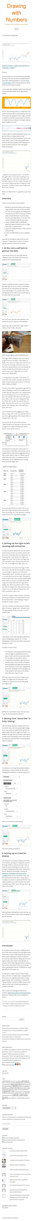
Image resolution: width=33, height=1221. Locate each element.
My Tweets (5, 1073)
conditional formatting (10, 1082)
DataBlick (4, 1054)
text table (11, 1098)
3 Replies (4, 72)
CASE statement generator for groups (20, 1185)
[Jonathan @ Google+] (18, 1065)
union (26, 1098)
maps (13, 1091)
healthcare (11, 1089)
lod (19, 1089)
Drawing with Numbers (16, 12)
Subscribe (5, 1129)
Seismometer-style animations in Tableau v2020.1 (16, 67)
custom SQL (19, 1082)
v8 (29, 1098)
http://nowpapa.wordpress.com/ (10, 1062)
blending (25, 1081)
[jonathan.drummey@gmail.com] (20, 1065)
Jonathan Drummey (19, 1005)
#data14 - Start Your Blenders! (18, 1165)
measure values (26, 1091)
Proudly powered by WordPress (10, 1218)
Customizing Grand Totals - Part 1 (18, 1155)
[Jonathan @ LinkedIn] (16, 1065)
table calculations (15, 1096)
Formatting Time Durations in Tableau (20, 1160)
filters (12, 1088)
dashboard (27, 1082)
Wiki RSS (10, 1142)
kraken (16, 1089)
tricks (22, 1098)
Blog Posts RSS (15, 1138)
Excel (4, 1088)
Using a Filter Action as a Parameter (11, 1037)
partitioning (18, 1093)
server (27, 1093)
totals (18, 1098)
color (3, 1082)
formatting (18, 1088)
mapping (6, 1091)
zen (3, 1099)
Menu (16, 29)
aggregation (6, 1081)
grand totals (26, 1088)
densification (8, 1086)
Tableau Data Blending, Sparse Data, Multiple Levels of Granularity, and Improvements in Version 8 (19, 1197)
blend (19, 1081)
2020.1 (7, 1003)
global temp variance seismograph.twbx (19, 993)
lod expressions (24, 1089)
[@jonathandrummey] (8, 1065)
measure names (19, 1091)
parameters (11, 1093)
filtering (8, 1088)
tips (15, 1098)
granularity (5, 1089)
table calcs (9, 1095)
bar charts (15, 1081)
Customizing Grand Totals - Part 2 (18, 1150)
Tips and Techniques (20, 1001)
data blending (16, 1084)
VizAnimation (25, 1003)
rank (23, 1093)
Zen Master (15, 1054)
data (3, 1084)
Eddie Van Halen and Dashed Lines (19, 1169)
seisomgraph (18, 1003)
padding (12, 1003)
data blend (7, 1084)
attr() (12, 1081)
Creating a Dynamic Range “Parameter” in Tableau (15, 1034)
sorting (4, 1095)
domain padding (24, 1086)
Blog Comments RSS (19, 1140)
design (15, 1086)
